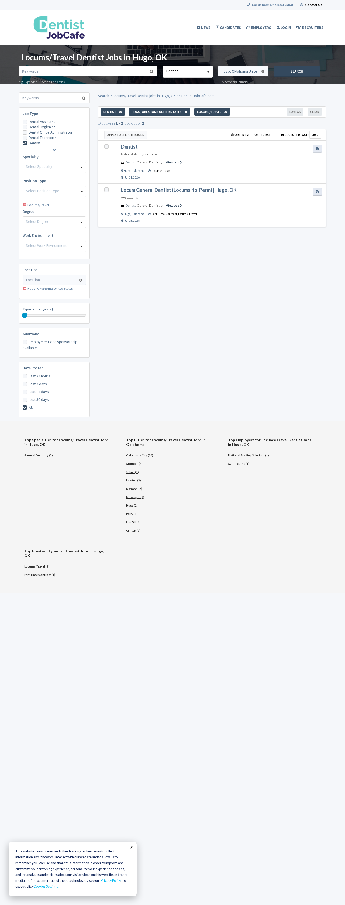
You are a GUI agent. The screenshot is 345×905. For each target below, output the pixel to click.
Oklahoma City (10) (139, 455)
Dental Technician (43, 137)
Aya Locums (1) (238, 464)
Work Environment (38, 235)
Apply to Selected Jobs (125, 135)
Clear (314, 112)
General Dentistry (150, 162)
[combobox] (188, 72)
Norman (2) (134, 489)
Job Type (30, 113)
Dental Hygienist (42, 126)
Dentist (34, 143)
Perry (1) (131, 514)
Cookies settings (45, 886)
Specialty (31, 156)
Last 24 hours (39, 376)
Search (296, 71)
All (31, 407)
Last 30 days (39, 399)
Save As (295, 112)
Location (30, 269)
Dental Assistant (42, 121)
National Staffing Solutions (139, 154)
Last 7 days (38, 383)
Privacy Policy (110, 881)
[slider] (24, 315)
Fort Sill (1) (133, 522)
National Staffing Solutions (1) (248, 455)
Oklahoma (138, 170)
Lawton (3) (133, 480)
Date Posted (33, 368)
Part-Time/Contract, (164, 214)
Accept (131, 847)
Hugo (127, 170)
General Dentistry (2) (38, 455)
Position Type (34, 180)
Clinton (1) (133, 530)
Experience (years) (38, 309)
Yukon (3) (132, 472)
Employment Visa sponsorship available (50, 344)
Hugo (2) (132, 505)
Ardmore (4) (134, 464)
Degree (28, 211)
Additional (31, 334)
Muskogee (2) (135, 497)
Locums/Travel (160, 170)
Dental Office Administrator (51, 132)
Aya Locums (129, 197)
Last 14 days (39, 391)
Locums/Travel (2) (36, 566)
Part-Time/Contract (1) (39, 575)
